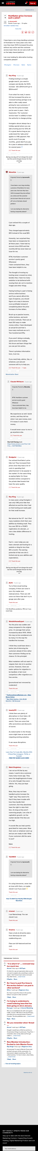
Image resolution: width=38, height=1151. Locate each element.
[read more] (21, 976)
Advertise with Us (29, 10)
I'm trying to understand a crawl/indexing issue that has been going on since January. (19, 1003)
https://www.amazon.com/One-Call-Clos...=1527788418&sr (19, 445)
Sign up (32, 3)
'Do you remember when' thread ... (20, 1023)
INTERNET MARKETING (11, 26)
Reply (9, 997)
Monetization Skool (12, 374)
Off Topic (22, 968)
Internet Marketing (27, 1008)
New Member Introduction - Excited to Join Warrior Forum (20, 1043)
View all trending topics (12, 1064)
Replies (9, 979)
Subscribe (18, 29)
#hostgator (7, 65)
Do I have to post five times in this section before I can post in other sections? (20, 985)
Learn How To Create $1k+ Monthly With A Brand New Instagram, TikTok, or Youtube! (19, 755)
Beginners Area (24, 990)
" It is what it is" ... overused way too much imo (20, 964)
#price (29, 65)
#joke (23, 65)
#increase (16, 65)
